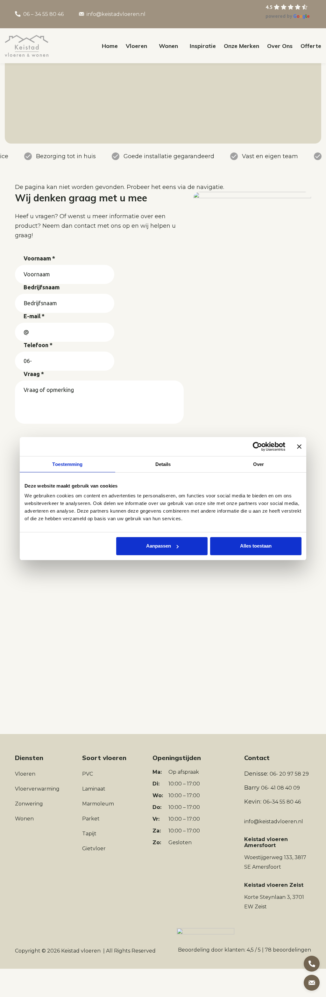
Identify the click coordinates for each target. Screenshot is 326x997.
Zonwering (29, 804)
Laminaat (93, 789)
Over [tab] (258, 464)
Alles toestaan (256, 546)
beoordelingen (288, 950)
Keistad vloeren (81, 951)
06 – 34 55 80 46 (43, 14)
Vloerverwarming (37, 789)
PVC (87, 774)
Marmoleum (98, 804)
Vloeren (25, 774)
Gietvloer (94, 848)
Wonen (24, 819)
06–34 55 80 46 (282, 802)
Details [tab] (163, 464)
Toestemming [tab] (67, 464)
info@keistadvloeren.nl (116, 14)
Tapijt (89, 834)
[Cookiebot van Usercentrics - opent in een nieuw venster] (257, 446)
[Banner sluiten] (299, 446)
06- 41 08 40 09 (280, 788)
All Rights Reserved (131, 951)
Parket (91, 819)
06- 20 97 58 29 (289, 774)
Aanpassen (158, 546)
